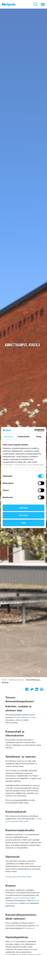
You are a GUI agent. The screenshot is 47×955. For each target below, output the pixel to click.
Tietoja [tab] (38, 437)
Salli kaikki (23, 508)
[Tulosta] (41, 691)
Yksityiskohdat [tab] (23, 437)
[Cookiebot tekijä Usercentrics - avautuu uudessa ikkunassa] (34, 430)
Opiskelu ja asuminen (17, 680)
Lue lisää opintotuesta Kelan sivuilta (18, 876)
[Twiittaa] (31, 691)
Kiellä (23, 523)
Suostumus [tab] (8, 437)
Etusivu (5, 680)
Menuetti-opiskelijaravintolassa (24, 717)
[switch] (41, 483)
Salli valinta (23, 515)
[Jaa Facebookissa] (26, 691)
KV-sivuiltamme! (29, 928)
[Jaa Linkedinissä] (36, 691)
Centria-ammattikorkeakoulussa (23, 898)
